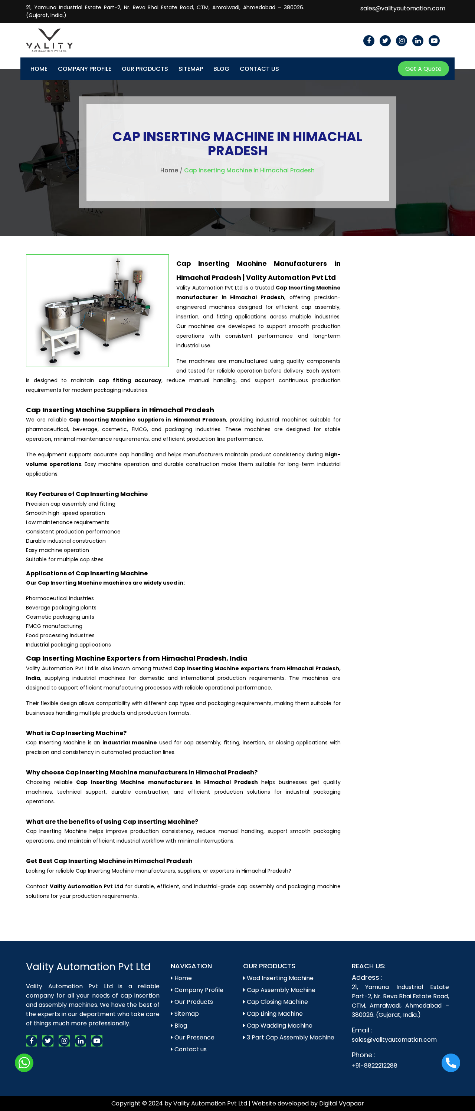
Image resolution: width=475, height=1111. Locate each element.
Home (39, 69)
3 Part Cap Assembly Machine (289, 1037)
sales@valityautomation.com (402, 8)
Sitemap (190, 69)
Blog (221, 69)
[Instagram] (401, 40)
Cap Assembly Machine (280, 990)
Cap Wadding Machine (278, 1025)
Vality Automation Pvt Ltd (88, 966)
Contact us (190, 1049)
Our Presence (193, 1037)
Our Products (145, 69)
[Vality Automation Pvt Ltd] (49, 34)
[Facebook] (368, 40)
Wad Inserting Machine (279, 978)
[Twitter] (385, 40)
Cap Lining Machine (274, 1013)
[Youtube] (434, 40)
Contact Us (259, 69)
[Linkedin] (417, 40)
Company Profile (84, 69)
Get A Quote (423, 69)
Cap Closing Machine (276, 1002)
